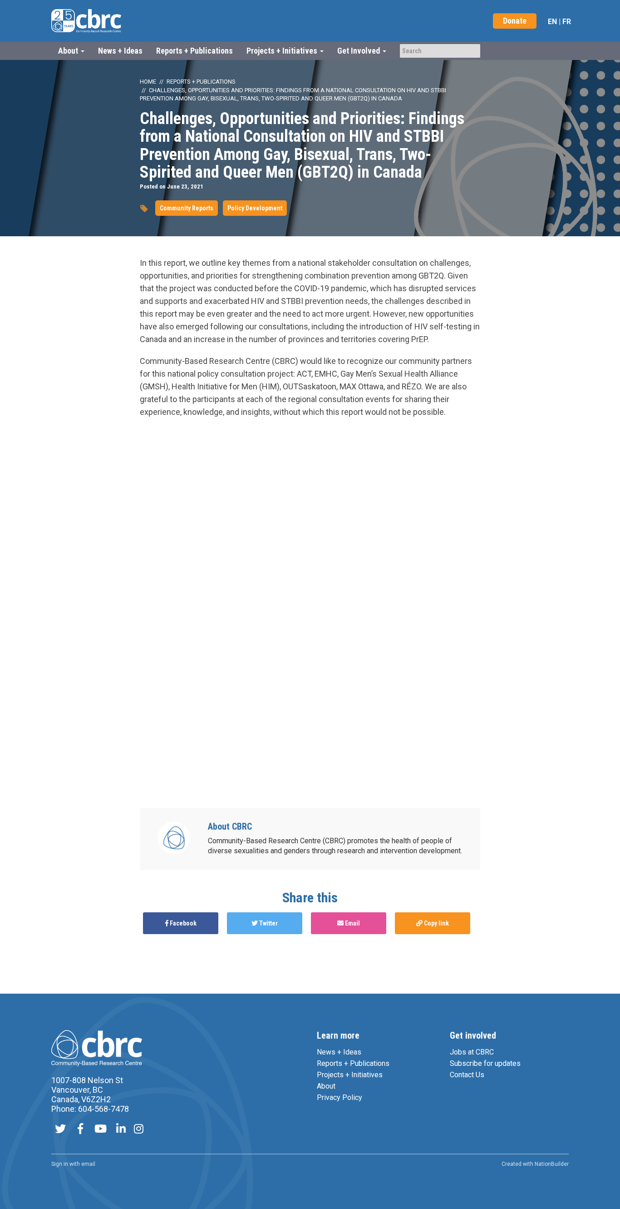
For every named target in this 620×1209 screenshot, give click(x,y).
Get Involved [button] (359, 50)
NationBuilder (552, 1164)
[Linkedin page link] (121, 1129)
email (88, 1164)
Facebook (182, 923)
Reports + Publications (194, 50)
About (326, 1086)
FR (566, 21)
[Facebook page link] (80, 1129)
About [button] (69, 50)
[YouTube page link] (100, 1129)
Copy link (436, 923)
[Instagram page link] (138, 1129)
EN (552, 21)
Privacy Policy (339, 1097)
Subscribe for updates (485, 1063)
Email (352, 923)
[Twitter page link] (60, 1129)
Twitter (268, 923)
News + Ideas (120, 50)
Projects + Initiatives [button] (282, 50)
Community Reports (186, 208)
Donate (515, 20)
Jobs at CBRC (472, 1052)
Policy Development (254, 208)
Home (148, 81)
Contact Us (467, 1074)
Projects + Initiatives (350, 1074)
